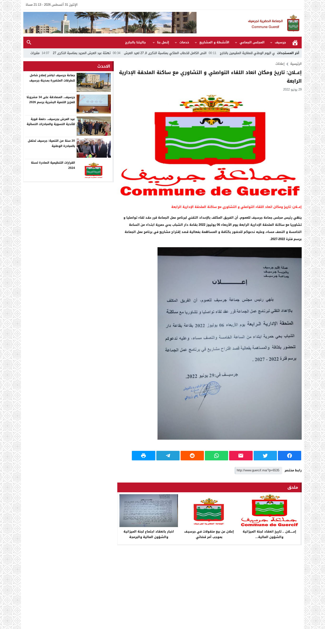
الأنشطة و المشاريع (214, 42)
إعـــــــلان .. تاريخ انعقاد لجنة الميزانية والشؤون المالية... (269, 534)
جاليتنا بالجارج (135, 42)
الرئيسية (295, 42)
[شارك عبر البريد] (240, 455)
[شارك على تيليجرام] (168, 455)
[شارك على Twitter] (265, 455)
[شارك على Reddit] (192, 455)
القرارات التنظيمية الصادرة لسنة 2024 (53, 165)
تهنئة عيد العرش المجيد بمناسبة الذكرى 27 (109, 53)
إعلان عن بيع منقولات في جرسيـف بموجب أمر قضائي (209, 534)
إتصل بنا (163, 42)
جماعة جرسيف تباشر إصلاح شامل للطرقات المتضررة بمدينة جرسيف (52, 78)
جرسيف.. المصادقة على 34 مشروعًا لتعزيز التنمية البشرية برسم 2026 (51, 99)
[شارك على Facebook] (289, 455)
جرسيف (280, 42)
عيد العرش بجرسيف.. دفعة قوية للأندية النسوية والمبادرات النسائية (51, 121)
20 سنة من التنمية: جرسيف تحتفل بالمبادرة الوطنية (51, 143)
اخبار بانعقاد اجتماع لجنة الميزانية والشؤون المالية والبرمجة (148, 534)
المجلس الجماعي (252, 42)
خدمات (184, 42)
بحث (29, 42)
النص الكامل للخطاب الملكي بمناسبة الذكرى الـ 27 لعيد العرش (192, 53)
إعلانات (280, 64)
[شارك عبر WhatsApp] (216, 455)
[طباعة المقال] (143, 455)
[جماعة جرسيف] (249, 23)
